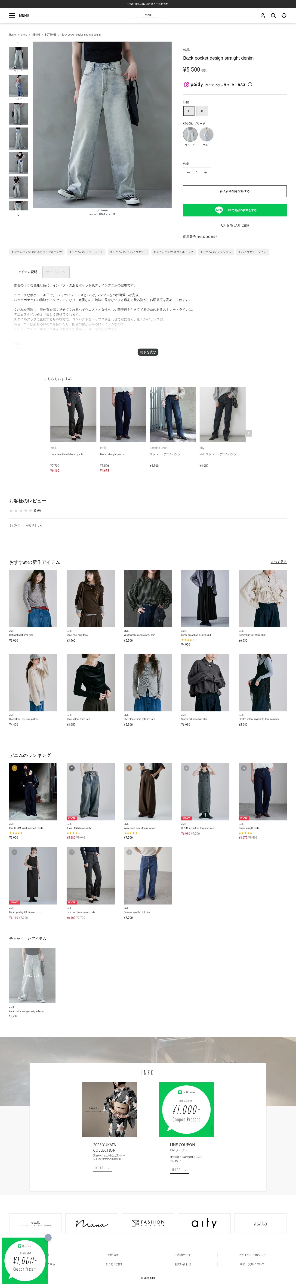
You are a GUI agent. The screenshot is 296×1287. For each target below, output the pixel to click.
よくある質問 (113, 1264)
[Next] (19, 215)
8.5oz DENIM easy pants (79, 828)
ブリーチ (190, 134)
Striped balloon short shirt (194, 719)
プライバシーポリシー (252, 1255)
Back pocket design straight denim (81, 34)
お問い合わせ (183, 1264)
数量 (186, 163)
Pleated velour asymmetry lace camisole (259, 719)
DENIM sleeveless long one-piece (198, 828)
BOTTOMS (50, 34)
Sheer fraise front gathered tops (139, 719)
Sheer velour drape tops (78, 719)
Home (12, 34)
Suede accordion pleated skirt (196, 635)
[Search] (273, 15)
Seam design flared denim (137, 912)
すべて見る (279, 562)
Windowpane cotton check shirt (139, 635)
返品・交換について (252, 1264)
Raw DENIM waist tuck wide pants (26, 828)
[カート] (284, 15)
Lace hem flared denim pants (81, 912)
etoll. (24, 34)
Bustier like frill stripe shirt (252, 635)
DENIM (36, 34)
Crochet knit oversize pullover (24, 719)
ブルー (206, 134)
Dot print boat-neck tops (21, 635)
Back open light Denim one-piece (25, 912)
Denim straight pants (249, 828)
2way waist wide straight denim (139, 828)
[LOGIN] (263, 15)
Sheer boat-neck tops (77, 635)
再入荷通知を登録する (235, 191)
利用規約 (113, 1255)
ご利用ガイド (183, 1255)
